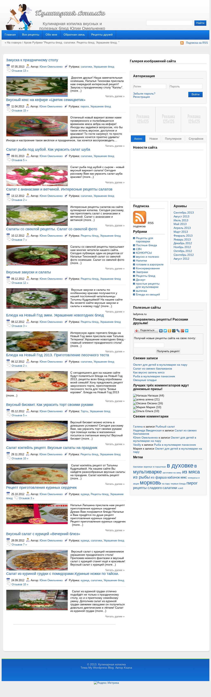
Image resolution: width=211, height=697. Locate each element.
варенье (148, 466)
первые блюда (178, 483)
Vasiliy (137, 444)
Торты (84, 411)
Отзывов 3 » (19, 325)
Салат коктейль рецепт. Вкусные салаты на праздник (51, 448)
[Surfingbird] (187, 330)
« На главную (13, 42)
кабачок (173, 477)
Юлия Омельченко (51, 66)
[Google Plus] (182, 330)
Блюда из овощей (148, 294)
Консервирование (148, 268)
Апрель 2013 (182, 227)
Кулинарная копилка (112, 664)
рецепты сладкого (147, 488)
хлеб (180, 488)
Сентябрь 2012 (184, 254)
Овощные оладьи (145, 380)
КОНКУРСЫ (144, 252)
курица (85, 494)
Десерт (140, 279)
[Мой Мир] (174, 330)
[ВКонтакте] (161, 330)
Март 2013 (181, 231)
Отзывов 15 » (20, 110)
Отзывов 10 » (20, 458)
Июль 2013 (181, 220)
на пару (166, 483)
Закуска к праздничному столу (32, 60)
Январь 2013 (182, 239)
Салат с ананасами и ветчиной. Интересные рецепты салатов (59, 189)
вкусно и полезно (147, 256)
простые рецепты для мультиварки (147, 285)
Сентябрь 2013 (184, 212)
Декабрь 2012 (183, 243)
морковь (150, 483)
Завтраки (142, 272)
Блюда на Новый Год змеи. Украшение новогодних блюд (55, 315)
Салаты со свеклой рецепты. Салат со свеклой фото (51, 229)
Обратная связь (74, 34)
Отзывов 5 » (19, 160)
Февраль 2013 (183, 235)
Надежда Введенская (147, 430)
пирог (192, 483)
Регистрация (141, 96)
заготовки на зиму (172, 472)
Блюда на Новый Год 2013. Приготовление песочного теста (57, 355)
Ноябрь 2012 (182, 247)
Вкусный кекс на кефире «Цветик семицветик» (45, 100)
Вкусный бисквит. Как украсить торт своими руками (49, 405)
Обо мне (51, 34)
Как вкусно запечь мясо (149, 372)
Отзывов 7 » (19, 239)
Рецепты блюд (53, 42)
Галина (138, 426)
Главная (10, 34)
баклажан (138, 466)
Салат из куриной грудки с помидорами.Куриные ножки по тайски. (62, 574)
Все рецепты (30, 34)
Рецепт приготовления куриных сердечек (41, 487)
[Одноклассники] (169, 330)
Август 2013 (181, 216)
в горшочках (159, 466)
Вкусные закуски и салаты (28, 272)
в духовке (180, 465)
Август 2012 (181, 258)
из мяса (191, 471)
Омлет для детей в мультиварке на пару (160, 364)
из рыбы (141, 477)
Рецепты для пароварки (144, 239)
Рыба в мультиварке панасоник (154, 376)
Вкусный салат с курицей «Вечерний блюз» (43, 534)
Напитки (141, 260)
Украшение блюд (106, 42)
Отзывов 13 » (20, 70)
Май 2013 (180, 224)
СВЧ (138, 249)
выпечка (141, 290)
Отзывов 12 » (20, 282)
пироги (85, 106)
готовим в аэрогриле (150, 264)
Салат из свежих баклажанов (152, 368)
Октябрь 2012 (183, 251)
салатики (69, 42)
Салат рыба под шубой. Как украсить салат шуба (48, 149)
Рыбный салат (165, 426)
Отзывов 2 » (19, 200)
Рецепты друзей (102, 34)
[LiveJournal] (178, 330)
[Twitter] (165, 330)
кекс (184, 477)
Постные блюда (146, 245)
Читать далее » (115, 96)
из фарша (159, 477)
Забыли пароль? (144, 93)
